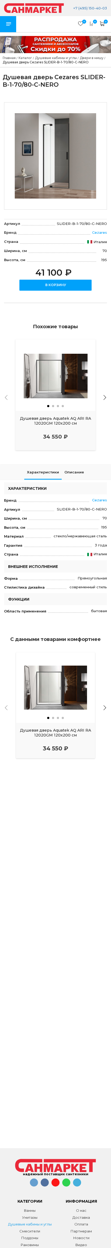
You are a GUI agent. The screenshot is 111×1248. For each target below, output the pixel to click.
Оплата (81, 1224)
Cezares (99, 232)
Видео (81, 1245)
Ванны (30, 1210)
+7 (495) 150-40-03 (89, 8)
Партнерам (81, 1231)
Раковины (30, 1245)
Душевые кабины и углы (30, 1224)
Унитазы (29, 1217)
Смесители (29, 1231)
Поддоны (29, 1238)
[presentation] (6, 397)
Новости (81, 1238)
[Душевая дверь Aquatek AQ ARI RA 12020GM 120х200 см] (55, 375)
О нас (81, 1210)
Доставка (81, 1217)
